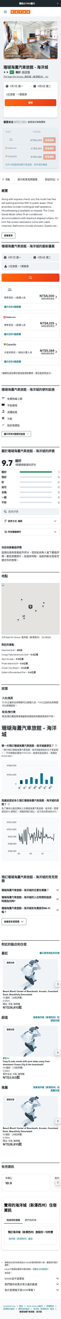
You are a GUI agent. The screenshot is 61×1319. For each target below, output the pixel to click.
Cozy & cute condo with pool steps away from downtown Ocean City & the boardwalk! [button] (26, 1063)
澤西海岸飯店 (24, 1309)
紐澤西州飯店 (9, 1309)
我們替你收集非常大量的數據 (21, 1284)
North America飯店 (35, 1306)
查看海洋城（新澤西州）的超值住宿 (46, 1019)
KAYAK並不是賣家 (14, 1278)
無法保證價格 (42, 1269)
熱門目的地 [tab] (30, 1220)
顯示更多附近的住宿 (49, 953)
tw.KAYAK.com (9, 1306)
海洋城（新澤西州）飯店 (21, 1238)
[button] (57, 3)
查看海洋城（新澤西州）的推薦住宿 (46, 1089)
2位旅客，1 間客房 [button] (16, 94)
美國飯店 (50, 1306)
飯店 (21, 1306)
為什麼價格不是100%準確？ (20, 1290)
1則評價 (26, 72)
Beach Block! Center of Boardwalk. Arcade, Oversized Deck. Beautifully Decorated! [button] (30, 993)
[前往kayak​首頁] (20, 12)
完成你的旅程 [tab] (13, 1220)
